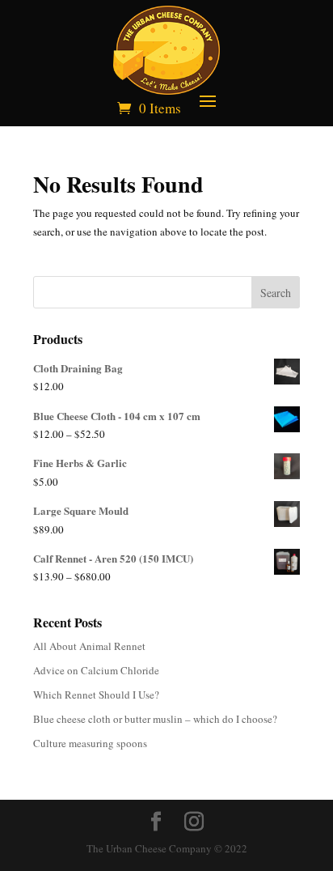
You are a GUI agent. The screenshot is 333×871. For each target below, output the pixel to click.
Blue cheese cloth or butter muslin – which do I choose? (155, 719)
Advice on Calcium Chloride (96, 670)
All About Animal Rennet (89, 646)
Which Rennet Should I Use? (96, 694)
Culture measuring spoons (90, 743)
